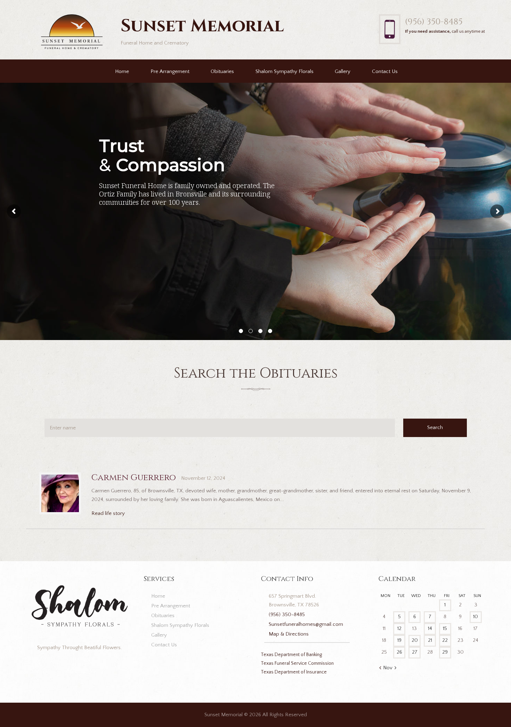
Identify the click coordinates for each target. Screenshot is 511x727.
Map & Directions (289, 634)
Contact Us (385, 71)
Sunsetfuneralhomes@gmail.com (306, 624)
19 (399, 640)
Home (122, 71)
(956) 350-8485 (433, 21)
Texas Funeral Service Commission (297, 663)
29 (445, 652)
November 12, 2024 (203, 478)
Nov (387, 668)
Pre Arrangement (170, 71)
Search (435, 427)
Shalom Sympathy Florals (285, 71)
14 (430, 628)
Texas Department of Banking (291, 654)
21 (430, 640)
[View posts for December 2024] (395, 668)
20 (415, 640)
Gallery (342, 71)
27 (414, 652)
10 (475, 617)
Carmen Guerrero (133, 477)
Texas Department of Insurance (294, 672)
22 (445, 640)
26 (399, 652)
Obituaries (222, 71)
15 (445, 628)
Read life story (108, 513)
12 (399, 628)
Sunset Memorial (223, 715)
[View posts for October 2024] (380, 668)
